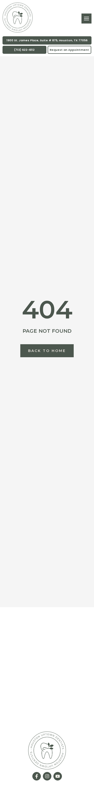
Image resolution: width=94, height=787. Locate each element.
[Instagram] (47, 776)
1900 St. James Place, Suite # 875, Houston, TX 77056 (47, 40)
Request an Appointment (69, 50)
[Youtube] (57, 776)
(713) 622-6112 (24, 50)
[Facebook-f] (36, 776)
